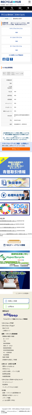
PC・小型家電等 (7, 352)
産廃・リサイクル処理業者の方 (11, 392)
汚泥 (4, 341)
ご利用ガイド (6, 330)
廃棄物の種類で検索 (8, 336)
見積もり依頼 (12, 301)
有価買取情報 (6, 376)
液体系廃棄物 (6, 343)
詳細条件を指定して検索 (9, 359)
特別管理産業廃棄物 (8, 350)
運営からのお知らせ (8, 366)
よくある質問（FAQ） (9, 400)
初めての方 (5, 328)
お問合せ (11, 306)
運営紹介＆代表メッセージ (10, 395)
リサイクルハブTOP (8, 323)
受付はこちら (16, 149)
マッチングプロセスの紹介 (10, 387)
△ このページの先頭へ (22, 293)
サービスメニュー (7, 382)
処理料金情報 (6, 374)
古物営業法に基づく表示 (24, 411)
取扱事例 (5, 384)
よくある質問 (4, 412)
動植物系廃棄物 (7, 348)
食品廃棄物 (6, 354)
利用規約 (3, 411)
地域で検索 (5, 357)
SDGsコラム (6, 368)
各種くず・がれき (7, 345)
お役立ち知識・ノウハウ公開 (11, 371)
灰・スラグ (6, 338)
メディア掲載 (6, 398)
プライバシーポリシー (12, 411)
